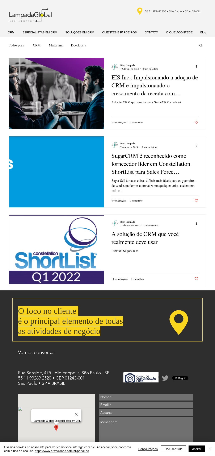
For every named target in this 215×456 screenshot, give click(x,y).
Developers (78, 45)
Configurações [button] (148, 449)
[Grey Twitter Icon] (165, 378)
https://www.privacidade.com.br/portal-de (62, 451)
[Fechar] (209, 449)
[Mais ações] (197, 66)
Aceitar (196, 449)
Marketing (56, 45)
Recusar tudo (173, 449)
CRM (37, 45)
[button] (201, 45)
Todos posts (17, 45)
